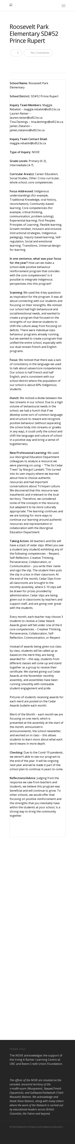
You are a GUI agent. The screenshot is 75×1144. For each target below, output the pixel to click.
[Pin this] (38, 62)
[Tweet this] (19, 62)
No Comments (40, 53)
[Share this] (13, 62)
